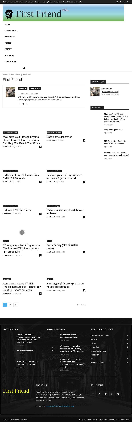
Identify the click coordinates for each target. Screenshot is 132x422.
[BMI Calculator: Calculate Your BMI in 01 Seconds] (22, 162)
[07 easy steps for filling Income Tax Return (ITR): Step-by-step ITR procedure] (22, 232)
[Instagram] (127, 1)
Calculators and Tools (10, 132)
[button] (24, 68)
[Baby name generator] (66, 124)
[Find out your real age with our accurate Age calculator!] (66, 162)
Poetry (49, 241)
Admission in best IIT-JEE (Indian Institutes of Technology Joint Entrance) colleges (22, 287)
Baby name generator (59, 136)
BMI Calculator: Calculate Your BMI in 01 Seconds (21, 177)
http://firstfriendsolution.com (28, 93)
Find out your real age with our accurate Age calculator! (64, 177)
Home (5, 74)
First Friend (7, 147)
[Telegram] (118, 393)
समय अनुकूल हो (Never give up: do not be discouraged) (65, 285)
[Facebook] (120, 1)
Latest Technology (53, 206)
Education (7, 279)
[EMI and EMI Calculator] (22, 197)
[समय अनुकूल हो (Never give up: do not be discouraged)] (66, 270)
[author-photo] (12, 96)
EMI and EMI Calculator (17, 210)
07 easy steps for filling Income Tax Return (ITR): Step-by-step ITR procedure (21, 248)
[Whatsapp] (117, 1)
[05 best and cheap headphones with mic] (66, 197)
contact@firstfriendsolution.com (60, 406)
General (6, 241)
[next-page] (15, 305)
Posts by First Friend (23, 74)
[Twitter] (124, 1)
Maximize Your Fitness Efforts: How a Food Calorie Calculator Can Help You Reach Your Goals (21, 140)
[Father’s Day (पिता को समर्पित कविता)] (66, 232)
